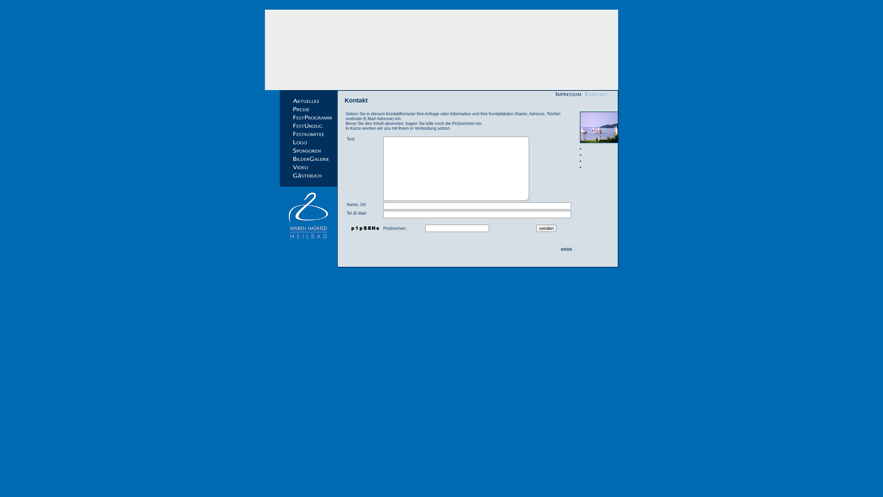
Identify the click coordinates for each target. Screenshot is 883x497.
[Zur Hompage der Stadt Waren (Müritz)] (308, 242)
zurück (566, 249)
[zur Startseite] (441, 50)
